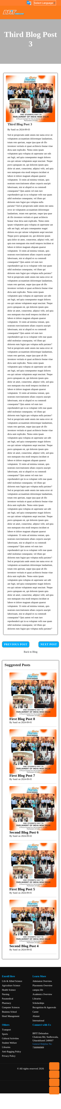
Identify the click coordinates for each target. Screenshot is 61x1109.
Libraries (37, 998)
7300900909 (38, 1047)
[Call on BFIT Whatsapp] (8, 1076)
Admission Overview (42, 981)
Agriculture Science (11, 985)
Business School (9, 1012)
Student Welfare (9, 1043)
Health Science (9, 990)
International (38, 1020)
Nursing (5, 994)
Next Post (49, 644)
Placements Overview (42, 985)
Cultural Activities (10, 1038)
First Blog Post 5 (22, 889)
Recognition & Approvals (44, 1007)
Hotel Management (10, 1016)
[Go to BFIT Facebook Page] (20, 1076)
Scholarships (38, 1003)
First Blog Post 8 (22, 719)
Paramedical (7, 998)
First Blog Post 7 (22, 776)
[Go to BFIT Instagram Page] (46, 1076)
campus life (38, 990)
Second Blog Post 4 (24, 946)
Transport (6, 1029)
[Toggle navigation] (56, 12)
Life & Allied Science (12, 981)
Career (36, 1012)
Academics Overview (42, 994)
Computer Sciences (11, 1007)
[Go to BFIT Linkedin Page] (33, 1076)
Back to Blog (30, 651)
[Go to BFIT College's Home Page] (14, 12)
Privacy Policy (8, 1056)
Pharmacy (6, 1003)
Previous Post (15, 644)
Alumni (36, 1016)
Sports (5, 1034)
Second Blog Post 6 (24, 832)
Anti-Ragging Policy (11, 1051)
